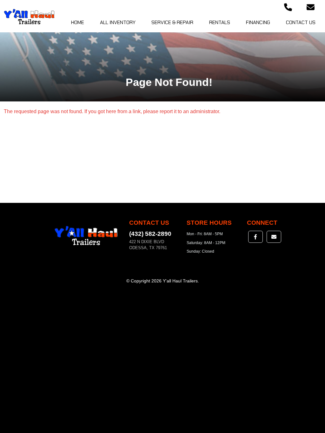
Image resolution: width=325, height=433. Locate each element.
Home (77, 22)
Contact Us (300, 22)
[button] (288, 7)
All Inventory (118, 22)
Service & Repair (172, 22)
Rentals (219, 22)
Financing (258, 22)
